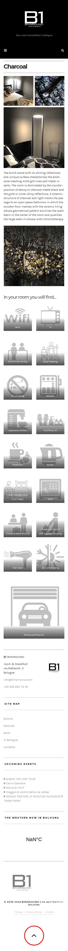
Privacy (18, 912)
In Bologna (11, 740)
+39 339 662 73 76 (16, 686)
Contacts (9, 747)
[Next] (57, 256)
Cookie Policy (34, 912)
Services (9, 725)
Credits (50, 912)
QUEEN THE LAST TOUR (20, 779)
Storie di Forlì (15, 787)
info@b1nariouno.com (18, 679)
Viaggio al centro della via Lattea (27, 792)
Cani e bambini (16, 783)
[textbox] (34, 687)
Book (7, 733)
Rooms (8, 718)
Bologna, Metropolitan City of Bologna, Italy (34, 839)
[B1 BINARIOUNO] (34, 19)
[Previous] (11, 256)
